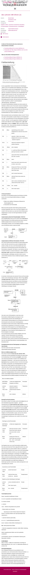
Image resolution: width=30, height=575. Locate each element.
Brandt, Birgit (11, 18)
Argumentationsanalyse (13, 28)
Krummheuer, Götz (12, 19)
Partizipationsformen (13, 26)
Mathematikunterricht (12, 30)
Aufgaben (3, 24)
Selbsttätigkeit (21, 26)
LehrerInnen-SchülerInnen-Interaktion (16, 24)
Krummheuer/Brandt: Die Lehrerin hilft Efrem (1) (14, 48)
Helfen (6, 24)
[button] (15, 8)
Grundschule (11, 21)
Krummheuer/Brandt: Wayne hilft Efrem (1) (13, 57)
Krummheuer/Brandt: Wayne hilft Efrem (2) (13, 58)
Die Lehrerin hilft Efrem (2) (11, 15)
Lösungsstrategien (5, 26)
